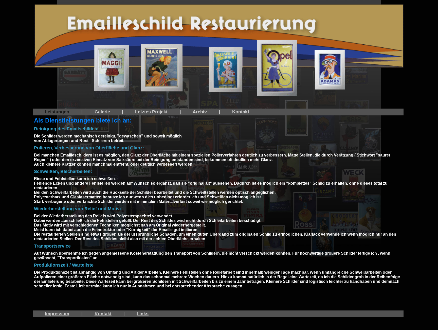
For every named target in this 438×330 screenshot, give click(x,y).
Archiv (200, 111)
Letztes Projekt (151, 111)
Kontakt (240, 111)
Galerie (102, 111)
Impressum (57, 313)
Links (143, 313)
